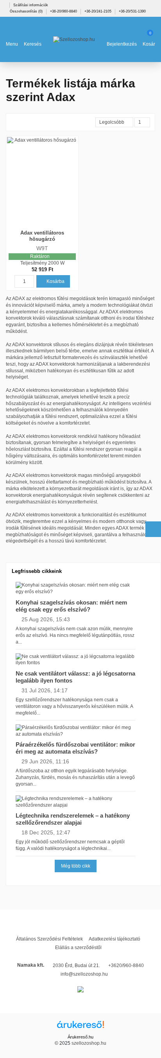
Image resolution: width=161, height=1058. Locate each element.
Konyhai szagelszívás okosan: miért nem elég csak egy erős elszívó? (71, 606)
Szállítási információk (30, 5)
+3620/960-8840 (126, 965)
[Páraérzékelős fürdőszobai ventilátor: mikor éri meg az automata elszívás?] (76, 730)
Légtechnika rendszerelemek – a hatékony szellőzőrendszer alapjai (73, 819)
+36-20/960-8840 (64, 11)
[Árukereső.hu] (80, 1027)
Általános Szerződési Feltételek (49, 939)
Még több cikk (75, 866)
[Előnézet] (46, 226)
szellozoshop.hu (89, 1043)
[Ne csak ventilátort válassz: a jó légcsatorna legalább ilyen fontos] (76, 659)
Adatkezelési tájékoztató (114, 939)
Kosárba (54, 281)
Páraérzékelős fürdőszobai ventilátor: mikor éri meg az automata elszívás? (75, 748)
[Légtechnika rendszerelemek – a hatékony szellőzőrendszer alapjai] (76, 801)
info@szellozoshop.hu (84, 974)
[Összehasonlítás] (38, 226)
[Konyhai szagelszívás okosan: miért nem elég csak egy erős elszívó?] (76, 588)
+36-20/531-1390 (132, 11)
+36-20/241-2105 (98, 11)
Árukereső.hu (80, 1037)
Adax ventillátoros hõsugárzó (42, 236)
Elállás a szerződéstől (78, 947)
